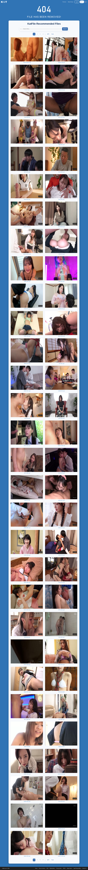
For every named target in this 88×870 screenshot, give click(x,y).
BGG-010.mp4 (61, 199)
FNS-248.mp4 (27, 117)
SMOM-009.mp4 (27, 691)
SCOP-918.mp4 (61, 473)
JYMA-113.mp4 (61, 254)
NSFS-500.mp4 (27, 172)
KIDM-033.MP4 (61, 691)
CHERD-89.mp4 (61, 308)
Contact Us (84, 868)
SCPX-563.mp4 (61, 609)
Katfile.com (4, 868)
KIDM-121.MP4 (27, 746)
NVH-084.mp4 (27, 637)
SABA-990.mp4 (27, 281)
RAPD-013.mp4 (27, 363)
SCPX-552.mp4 (61, 117)
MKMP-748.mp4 (61, 62)
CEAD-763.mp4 (61, 582)
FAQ (47, 868)
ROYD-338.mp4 (27, 664)
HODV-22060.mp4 (27, 62)
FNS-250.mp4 (27, 418)
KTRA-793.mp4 (27, 336)
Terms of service (42, 868)
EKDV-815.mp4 (27, 199)
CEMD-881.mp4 (27, 527)
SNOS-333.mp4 (27, 856)
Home (36, 868)
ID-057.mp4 (27, 89)
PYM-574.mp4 (27, 500)
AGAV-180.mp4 (61, 801)
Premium (64, 1)
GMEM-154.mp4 (61, 89)
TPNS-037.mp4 (27, 308)
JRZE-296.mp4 (61, 418)
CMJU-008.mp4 (27, 582)
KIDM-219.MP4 (61, 746)
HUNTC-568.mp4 (61, 445)
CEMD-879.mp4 (61, 390)
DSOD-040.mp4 (27, 801)
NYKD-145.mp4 (27, 555)
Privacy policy (59, 868)
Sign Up (82, 1)
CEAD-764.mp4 (61, 555)
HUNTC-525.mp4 (27, 226)
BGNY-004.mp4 (27, 445)
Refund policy (52, 868)
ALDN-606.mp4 (61, 172)
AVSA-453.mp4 (61, 664)
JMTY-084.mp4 (27, 719)
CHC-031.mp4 (27, 828)
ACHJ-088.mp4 (27, 473)
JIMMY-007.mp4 (27, 390)
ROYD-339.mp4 (27, 609)
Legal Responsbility (77, 868)
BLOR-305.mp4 (61, 226)
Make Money (70, 1)
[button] (86, 2)
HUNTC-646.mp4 (27, 144)
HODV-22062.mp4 (27, 254)
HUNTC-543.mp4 (61, 774)
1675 (48, 34)
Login (77, 1)
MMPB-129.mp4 (61, 828)
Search (65, 28)
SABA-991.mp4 (61, 144)
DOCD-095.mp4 (61, 336)
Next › (52, 34)
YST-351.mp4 (61, 363)
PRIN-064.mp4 (61, 281)
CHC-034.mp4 (61, 637)
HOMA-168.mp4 (27, 774)
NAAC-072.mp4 (61, 527)
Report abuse (69, 868)
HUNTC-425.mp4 (61, 856)
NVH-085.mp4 (61, 719)
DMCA (64, 868)
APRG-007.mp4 (61, 500)
